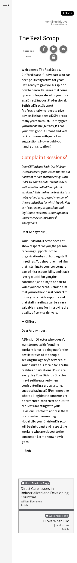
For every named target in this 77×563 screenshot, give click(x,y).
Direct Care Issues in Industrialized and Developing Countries (45, 494)
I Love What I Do (56, 522)
